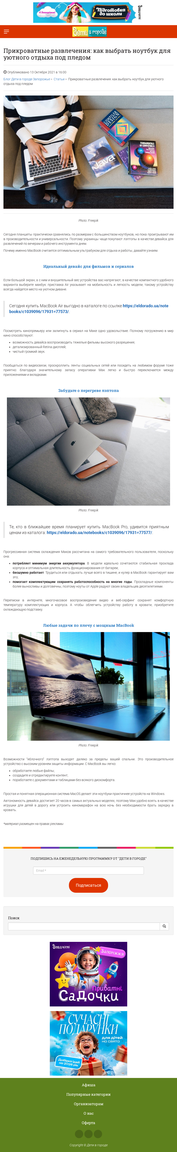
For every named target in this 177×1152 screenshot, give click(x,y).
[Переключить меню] (6, 31)
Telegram (98, 1134)
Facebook (79, 1134)
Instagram (88, 1134)
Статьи (59, 79)
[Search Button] (164, 926)
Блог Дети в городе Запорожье (26, 79)
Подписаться (88, 885)
